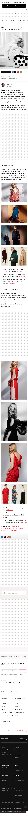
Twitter (15, 72)
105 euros (23, 522)
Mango (12, 20)
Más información (23, 811)
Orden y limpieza (19, 712)
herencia (19, 20)
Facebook (12, 72)
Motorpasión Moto (18, 770)
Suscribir (22, 671)
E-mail (21, 72)
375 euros (19, 271)
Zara (24, 20)
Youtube (10, 682)
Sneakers (4, 698)
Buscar (21, 730)
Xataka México (5, 790)
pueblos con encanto (8, 715)
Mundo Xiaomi (5, 757)
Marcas (8, 533)
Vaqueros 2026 (16, 656)
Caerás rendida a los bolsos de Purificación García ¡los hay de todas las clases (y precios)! (13, 528)
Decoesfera (4, 780)
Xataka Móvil (5, 749)
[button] (9, 84)
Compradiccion (5, 782)
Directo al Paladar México (7, 802)
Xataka (3, 747)
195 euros (22, 276)
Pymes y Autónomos (19, 780)
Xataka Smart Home (6, 754)
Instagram (13, 682)
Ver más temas (6, 721)
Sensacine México (18, 795)
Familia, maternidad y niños (20, 699)
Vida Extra (16, 749)
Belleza (16, 706)
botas (3, 709)
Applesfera (4, 752)
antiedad (16, 715)
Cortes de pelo (18, 709)
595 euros (12, 283)
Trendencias (4, 778)
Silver (3, 706)
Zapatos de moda (7, 712)
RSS (16, 682)
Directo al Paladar (6, 767)
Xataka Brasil (5, 793)
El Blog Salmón (17, 778)
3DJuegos (16, 747)
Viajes (16, 703)
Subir (21, 738)
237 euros (10, 510)
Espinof (16, 760)
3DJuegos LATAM (18, 790)
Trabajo (4, 703)
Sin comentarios (6, 71)
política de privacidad (19, 674)
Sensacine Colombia (19, 797)
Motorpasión (17, 767)
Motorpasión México (19, 802)
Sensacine (16, 757)
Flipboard (18, 72)
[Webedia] (5, 739)
